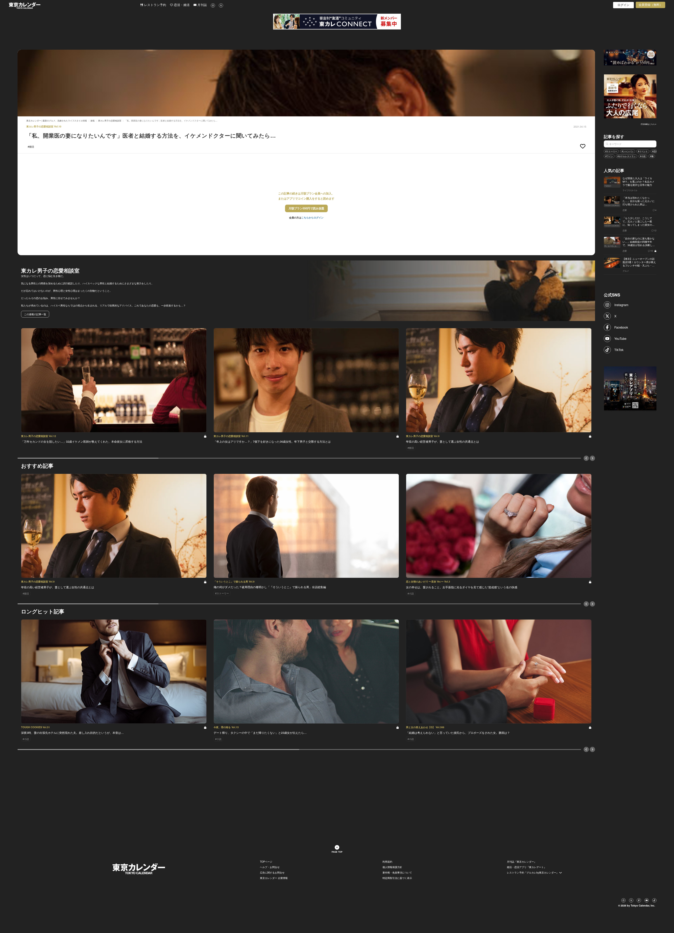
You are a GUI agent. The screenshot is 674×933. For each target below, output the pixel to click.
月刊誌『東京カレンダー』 (521, 861)
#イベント (643, 151)
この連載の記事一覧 (35, 314)
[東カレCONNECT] (337, 21)
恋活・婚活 (181, 5)
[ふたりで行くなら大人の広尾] (630, 96)
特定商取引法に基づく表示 (397, 878)
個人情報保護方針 (392, 867)
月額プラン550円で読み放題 (306, 208)
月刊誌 (201, 5)
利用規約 (387, 861)
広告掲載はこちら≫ (648, 124)
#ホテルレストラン (626, 156)
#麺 (651, 156)
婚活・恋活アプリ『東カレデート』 (526, 867)
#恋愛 (655, 151)
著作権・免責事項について (397, 872)
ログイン (623, 5)
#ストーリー (611, 151)
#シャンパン (627, 151)
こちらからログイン (312, 217)
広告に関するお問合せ (272, 872)
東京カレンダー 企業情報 (274, 878)
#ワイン (609, 156)
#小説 (643, 156)
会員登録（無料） (650, 4)
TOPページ (266, 861)
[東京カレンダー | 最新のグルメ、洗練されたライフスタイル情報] (74, 5)
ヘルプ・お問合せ (270, 867)
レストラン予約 (154, 5)
